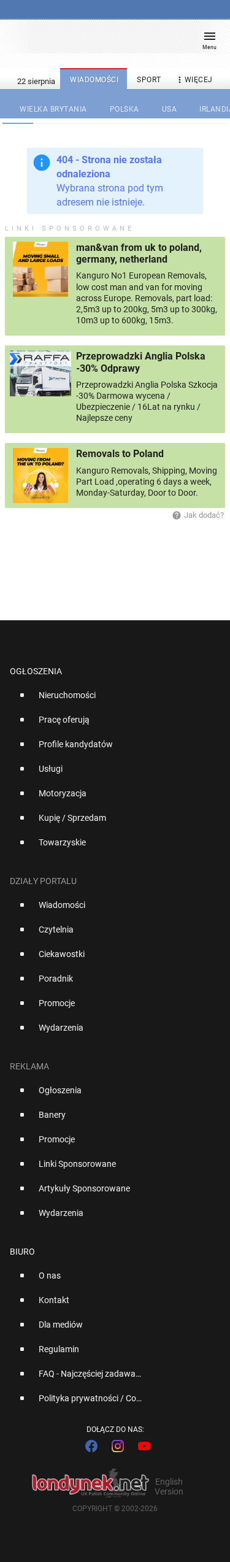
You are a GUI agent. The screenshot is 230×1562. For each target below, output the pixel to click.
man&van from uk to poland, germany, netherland (139, 253)
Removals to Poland (120, 454)
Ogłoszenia (36, 671)
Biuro (22, 1251)
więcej (194, 80)
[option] (110, 700)
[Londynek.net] (109, 41)
